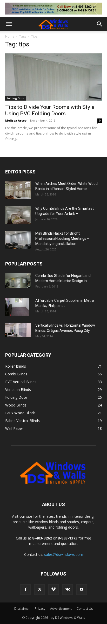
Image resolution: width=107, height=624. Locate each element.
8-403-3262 (42, 538)
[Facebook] (25, 589)
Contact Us (85, 608)
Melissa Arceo (15, 120)
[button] (9, 24)
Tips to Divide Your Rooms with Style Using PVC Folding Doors (50, 110)
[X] (39, 589)
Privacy (40, 608)
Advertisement (61, 608)
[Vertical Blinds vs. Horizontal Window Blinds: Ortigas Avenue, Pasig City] (18, 330)
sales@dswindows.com (63, 554)
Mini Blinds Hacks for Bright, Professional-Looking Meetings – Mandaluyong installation (62, 238)
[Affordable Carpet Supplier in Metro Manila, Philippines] (17, 307)
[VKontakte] (67, 589)
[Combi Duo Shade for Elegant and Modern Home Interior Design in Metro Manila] (18, 280)
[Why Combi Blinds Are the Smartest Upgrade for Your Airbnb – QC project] (18, 215)
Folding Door (15, 98)
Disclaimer (22, 608)
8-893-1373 (67, 538)
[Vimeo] (53, 589)
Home (9, 36)
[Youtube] (81, 589)
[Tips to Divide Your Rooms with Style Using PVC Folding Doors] (53, 77)
